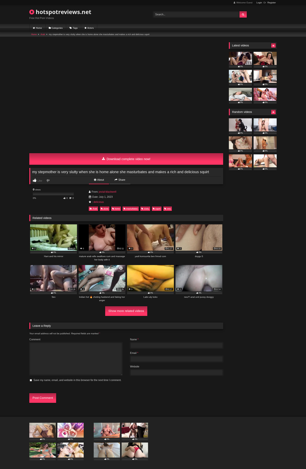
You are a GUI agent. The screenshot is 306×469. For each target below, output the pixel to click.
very (169, 208)
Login (259, 2)
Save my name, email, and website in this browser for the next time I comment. (77, 380)
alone (105, 208)
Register (271, 2)
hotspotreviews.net (62, 12)
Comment (34, 339)
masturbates (132, 208)
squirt (157, 208)
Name (134, 339)
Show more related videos (126, 311)
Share (121, 179)
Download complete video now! (128, 159)
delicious (99, 202)
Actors (90, 28)
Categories (57, 28)
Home (39, 28)
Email (134, 353)
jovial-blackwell (107, 191)
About (100, 179)
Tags (75, 28)
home (117, 208)
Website (134, 366)
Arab (43, 34)
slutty (146, 208)
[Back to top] (296, 459)
